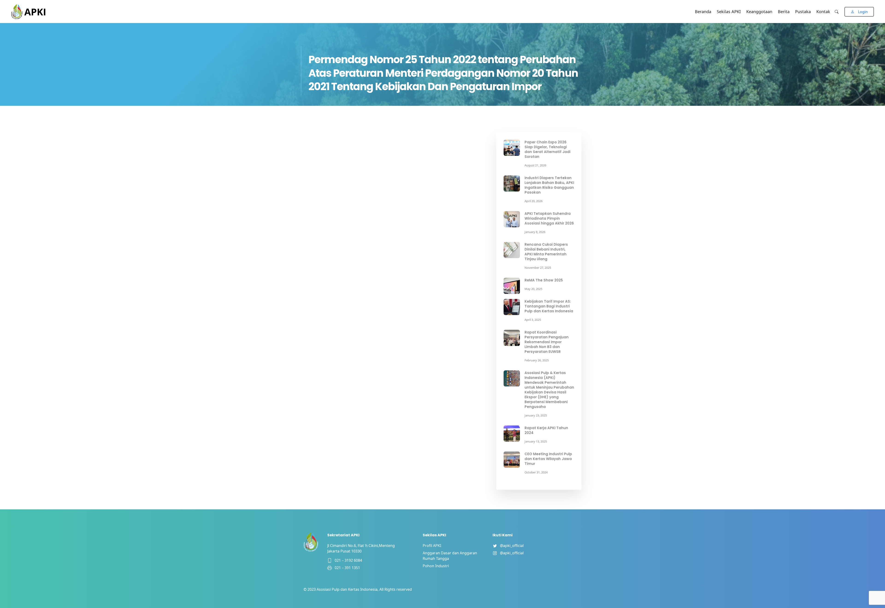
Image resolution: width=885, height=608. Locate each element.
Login (863, 11)
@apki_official (510, 545)
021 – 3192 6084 (347, 560)
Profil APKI (432, 545)
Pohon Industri (436, 565)
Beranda (703, 11)
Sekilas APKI (729, 11)
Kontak (823, 11)
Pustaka (803, 11)
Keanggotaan (759, 11)
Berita (784, 11)
